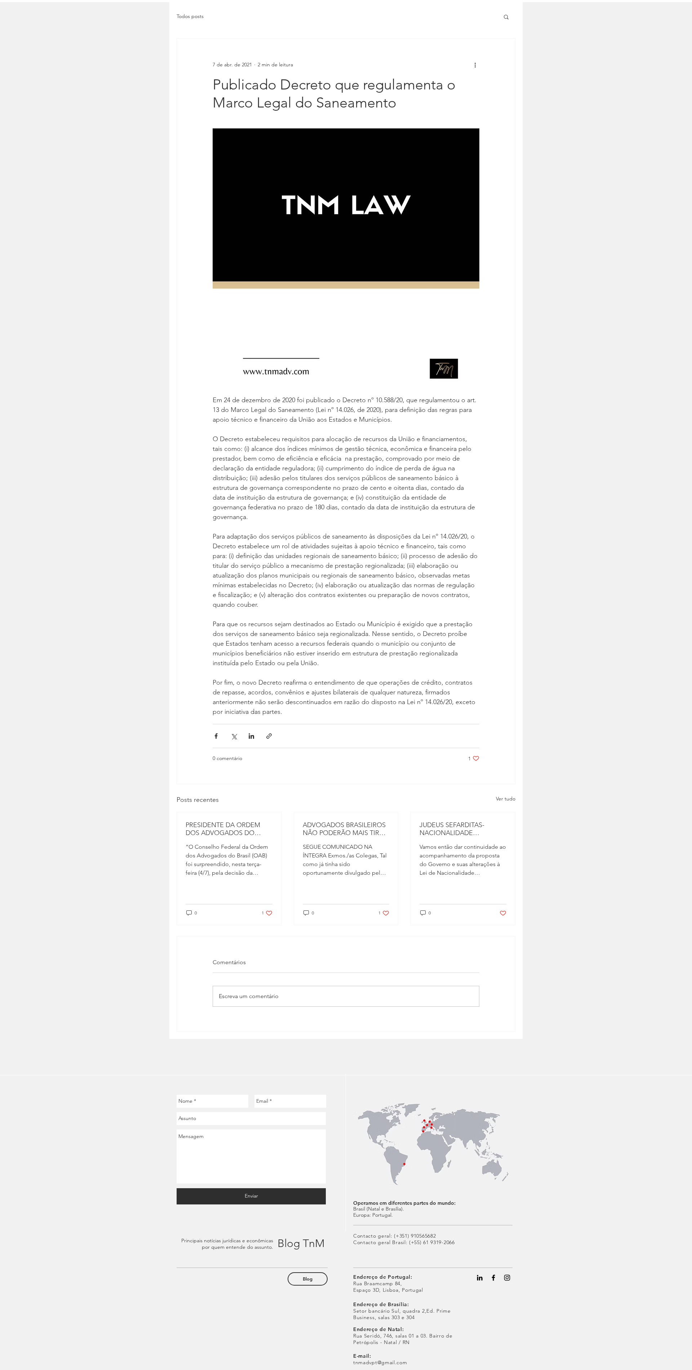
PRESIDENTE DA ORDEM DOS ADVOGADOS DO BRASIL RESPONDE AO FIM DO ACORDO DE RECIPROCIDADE (226, 829)
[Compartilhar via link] (269, 736)
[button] (506, 16)
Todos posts (190, 16)
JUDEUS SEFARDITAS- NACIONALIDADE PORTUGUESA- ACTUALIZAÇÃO (452, 829)
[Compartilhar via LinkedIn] (251, 736)
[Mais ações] (475, 64)
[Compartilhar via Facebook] (216, 736)
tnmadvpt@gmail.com (380, 1362)
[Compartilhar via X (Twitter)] (233, 736)
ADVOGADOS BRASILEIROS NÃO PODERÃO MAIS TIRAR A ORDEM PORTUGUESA (345, 829)
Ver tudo (505, 798)
